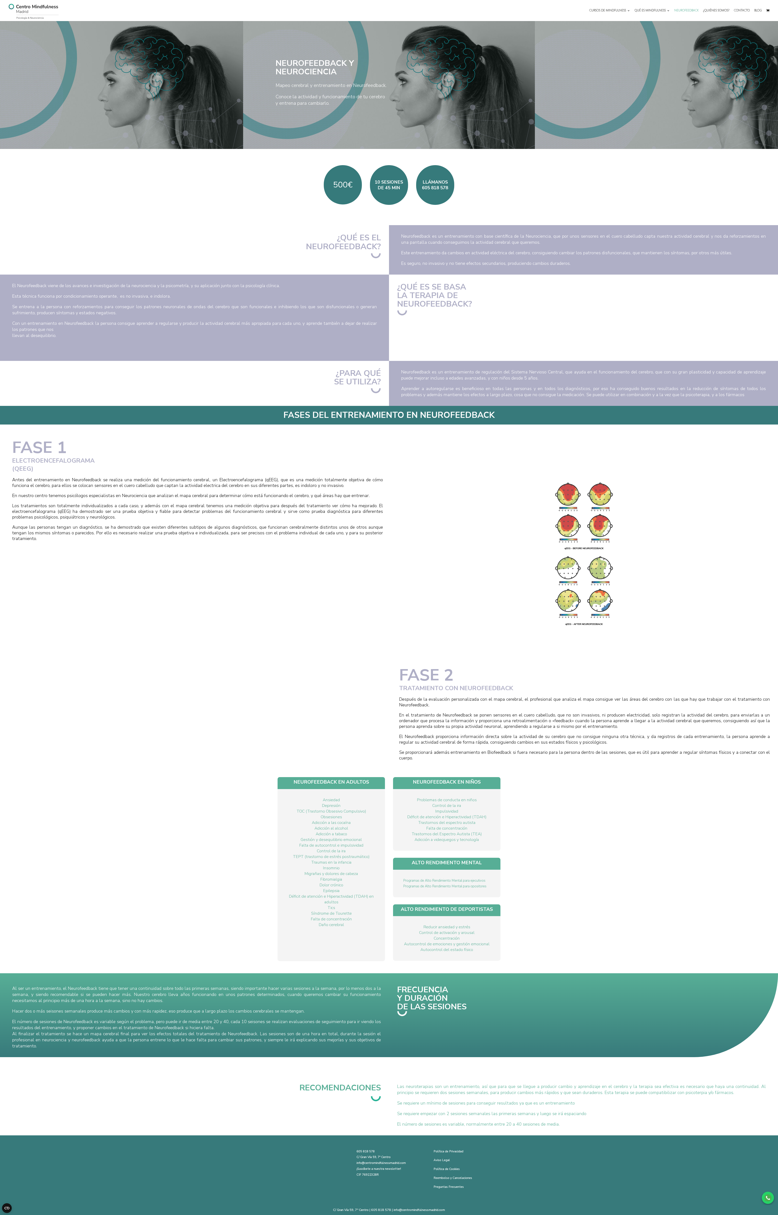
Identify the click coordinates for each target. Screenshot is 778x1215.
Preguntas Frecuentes (449, 1187)
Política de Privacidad (448, 1151)
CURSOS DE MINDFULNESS (607, 10)
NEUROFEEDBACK (686, 10)
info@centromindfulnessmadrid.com (381, 1163)
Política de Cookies (447, 1169)
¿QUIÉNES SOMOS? (716, 10)
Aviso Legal (442, 1160)
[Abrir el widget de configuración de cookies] (7, 1208)
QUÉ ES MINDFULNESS (650, 10)
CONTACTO (742, 10)
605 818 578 (366, 1151)
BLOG (758, 10)
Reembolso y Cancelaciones (453, 1178)
